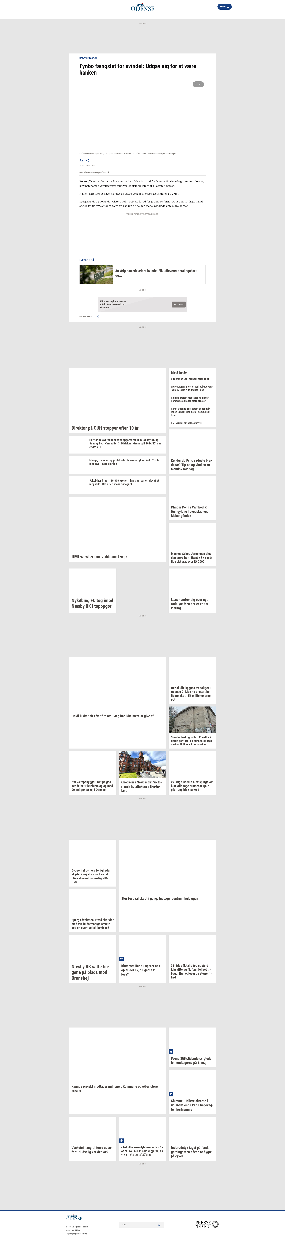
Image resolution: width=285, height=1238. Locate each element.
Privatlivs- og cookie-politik (77, 1227)
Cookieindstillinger (73, 1230)
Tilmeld (180, 304)
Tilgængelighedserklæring (76, 1234)
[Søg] (159, 1225)
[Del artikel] (88, 160)
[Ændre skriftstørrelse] (81, 160)
